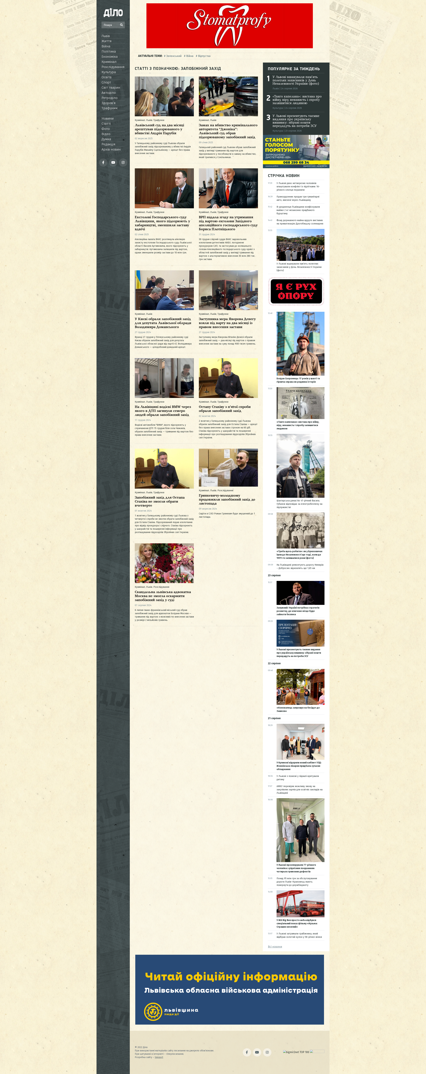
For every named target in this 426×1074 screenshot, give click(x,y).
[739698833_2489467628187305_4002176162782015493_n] (229, 47)
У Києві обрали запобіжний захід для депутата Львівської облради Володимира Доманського (163, 323)
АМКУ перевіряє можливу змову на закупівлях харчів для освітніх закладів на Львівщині (299, 789)
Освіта (106, 77)
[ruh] (296, 305)
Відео (106, 134)
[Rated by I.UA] (317, 1052)
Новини (108, 118)
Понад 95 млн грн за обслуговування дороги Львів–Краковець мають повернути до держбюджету (297, 882)
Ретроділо (109, 98)
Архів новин (111, 149)
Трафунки (109, 108)
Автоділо (109, 92)
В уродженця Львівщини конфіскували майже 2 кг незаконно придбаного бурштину (298, 210)
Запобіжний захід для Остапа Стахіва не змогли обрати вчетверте (160, 501)
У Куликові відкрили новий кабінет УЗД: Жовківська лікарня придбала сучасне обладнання (299, 766)
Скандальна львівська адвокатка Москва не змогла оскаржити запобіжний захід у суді (163, 596)
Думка (106, 139)
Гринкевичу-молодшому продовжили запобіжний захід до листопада (227, 499)
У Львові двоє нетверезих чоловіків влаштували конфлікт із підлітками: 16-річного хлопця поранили (298, 186)
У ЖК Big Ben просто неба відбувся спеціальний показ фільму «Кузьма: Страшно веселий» (297, 923)
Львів (106, 36)
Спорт (106, 82)
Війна (106, 46)
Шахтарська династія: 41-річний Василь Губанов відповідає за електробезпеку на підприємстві (299, 504)
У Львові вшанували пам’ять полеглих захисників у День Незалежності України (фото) (296, 81)
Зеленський (174, 56)
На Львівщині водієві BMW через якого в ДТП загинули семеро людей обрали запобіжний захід (163, 411)
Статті (106, 123)
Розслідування (113, 67)
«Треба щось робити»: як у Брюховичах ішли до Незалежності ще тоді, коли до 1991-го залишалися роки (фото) (299, 554)
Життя (106, 41)
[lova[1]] (229, 1023)
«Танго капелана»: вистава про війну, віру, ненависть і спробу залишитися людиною (297, 100)
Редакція (108, 144)
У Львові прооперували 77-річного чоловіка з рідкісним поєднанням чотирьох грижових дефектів (296, 868)
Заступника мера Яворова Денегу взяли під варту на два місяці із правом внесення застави (227, 323)
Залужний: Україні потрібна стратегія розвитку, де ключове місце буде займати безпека (298, 611)
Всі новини (275, 946)
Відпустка (204, 56)
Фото (106, 129)
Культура (109, 72)
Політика (109, 51)
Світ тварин (111, 87)
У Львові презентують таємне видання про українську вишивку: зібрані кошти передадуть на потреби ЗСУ (296, 121)
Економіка (110, 56)
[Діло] (113, 12)
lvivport (159, 1057)
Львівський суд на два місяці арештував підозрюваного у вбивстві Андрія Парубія (159, 129)
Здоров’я (108, 103)
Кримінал (109, 62)
